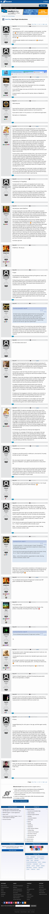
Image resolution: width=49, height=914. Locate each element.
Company (29, 883)
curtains (27, 869)
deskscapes (36, 860)
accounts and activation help (31, 862)
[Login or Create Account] (44, 1)
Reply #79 (15, 100)
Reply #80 (15, 126)
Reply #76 (15, 26)
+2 (6, 42)
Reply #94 (15, 602)
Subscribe (33, 905)
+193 (6, 642)
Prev (35, 24)
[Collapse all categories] (47, 809)
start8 (32, 860)
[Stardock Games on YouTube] (35, 847)
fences (27, 856)
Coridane (6, 134)
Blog (28, 887)
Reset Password (42, 892)
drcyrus (6, 511)
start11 (40, 864)
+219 (6, 259)
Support (41, 883)
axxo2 (6, 657)
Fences (2, 890)
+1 (6, 64)
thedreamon (6, 108)
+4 (6, 319)
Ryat (6, 610)
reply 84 (25, 308)
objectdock (36, 858)
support (38, 869)
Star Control (15, 892)
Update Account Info (43, 894)
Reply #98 (15, 694)
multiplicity (42, 858)
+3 (6, 93)
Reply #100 (15, 761)
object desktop (29, 867)
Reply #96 (15, 649)
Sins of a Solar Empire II (17, 890)
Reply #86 (15, 340)
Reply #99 (15, 716)
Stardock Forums (33, 716)
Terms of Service (24, 911)
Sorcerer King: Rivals (17, 899)
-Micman (6, 769)
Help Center (41, 885)
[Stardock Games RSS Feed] (41, 849)
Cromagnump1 (6, 56)
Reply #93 (15, 577)
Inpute (6, 702)
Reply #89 (15, 446)
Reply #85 (15, 303)
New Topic (43, 5)
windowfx (42, 865)
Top (46, 26)
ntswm (6, 453)
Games (14, 883)
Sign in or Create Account (20, 801)
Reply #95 (15, 626)
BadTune (6, 214)
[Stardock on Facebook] (33, 847)
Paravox (6, 85)
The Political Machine (17, 894)
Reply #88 (15, 407)
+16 (6, 222)
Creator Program (30, 896)
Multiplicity (3, 894)
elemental (35, 867)
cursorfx (33, 865)
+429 (6, 616)
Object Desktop (4, 885)
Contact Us (29, 897)
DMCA (29, 911)
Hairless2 (6, 724)
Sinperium (6, 253)
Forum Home (6, 8)
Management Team (30, 889)
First (33, 24)
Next (44, 24)
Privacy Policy (17, 911)
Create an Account (42, 889)
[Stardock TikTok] (36, 849)
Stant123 (6, 634)
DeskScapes (3, 892)
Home (3, 16)
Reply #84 (15, 270)
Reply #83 (15, 245)
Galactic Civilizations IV (17, 889)
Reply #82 (15, 205)
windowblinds (32, 856)
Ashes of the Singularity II (18, 885)
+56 (6, 665)
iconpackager (35, 864)
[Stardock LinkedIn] (39, 849)
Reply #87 (15, 360)
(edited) (37, 77)
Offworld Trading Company (18, 896)
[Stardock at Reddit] (32, 849)
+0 (6, 732)
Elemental (15, 887)
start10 (39, 862)
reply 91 (24, 541)
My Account (41, 887)
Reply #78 (15, 77)
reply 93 (25, 631)
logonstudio (41, 867)
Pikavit (6, 488)
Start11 (2, 889)
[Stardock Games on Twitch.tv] (37, 847)
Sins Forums (33, 26)
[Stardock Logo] (7, 1)
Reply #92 (15, 536)
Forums (28, 899)
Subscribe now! (12, 850)
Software (3, 883)
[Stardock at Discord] (34, 849)
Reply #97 (15, 673)
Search (11, 8)
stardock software (29, 858)
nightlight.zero (6, 187)
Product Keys (41, 890)
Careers (28, 890)
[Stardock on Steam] (42, 847)
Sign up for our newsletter (8, 905)
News (28, 892)
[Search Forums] (47, 1)
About (28, 885)
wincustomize (28, 864)
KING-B (6, 311)
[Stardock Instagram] (40, 847)
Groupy (2, 896)
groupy (27, 860)
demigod (37, 865)
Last (46, 24)
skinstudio (28, 865)
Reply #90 (15, 480)
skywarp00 (6, 278)
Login (15, 8)
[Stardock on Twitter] (31, 847)
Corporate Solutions (5, 887)
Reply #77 (15, 48)
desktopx (44, 862)
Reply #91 (15, 503)
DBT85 (6, 368)
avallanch (6, 34)
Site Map (32, 911)
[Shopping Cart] (46, 1)
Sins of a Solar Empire (9, 16)
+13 (6, 142)
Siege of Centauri (16, 897)
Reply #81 (15, 179)
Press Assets (29, 894)
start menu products (40, 856)
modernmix (33, 869)
